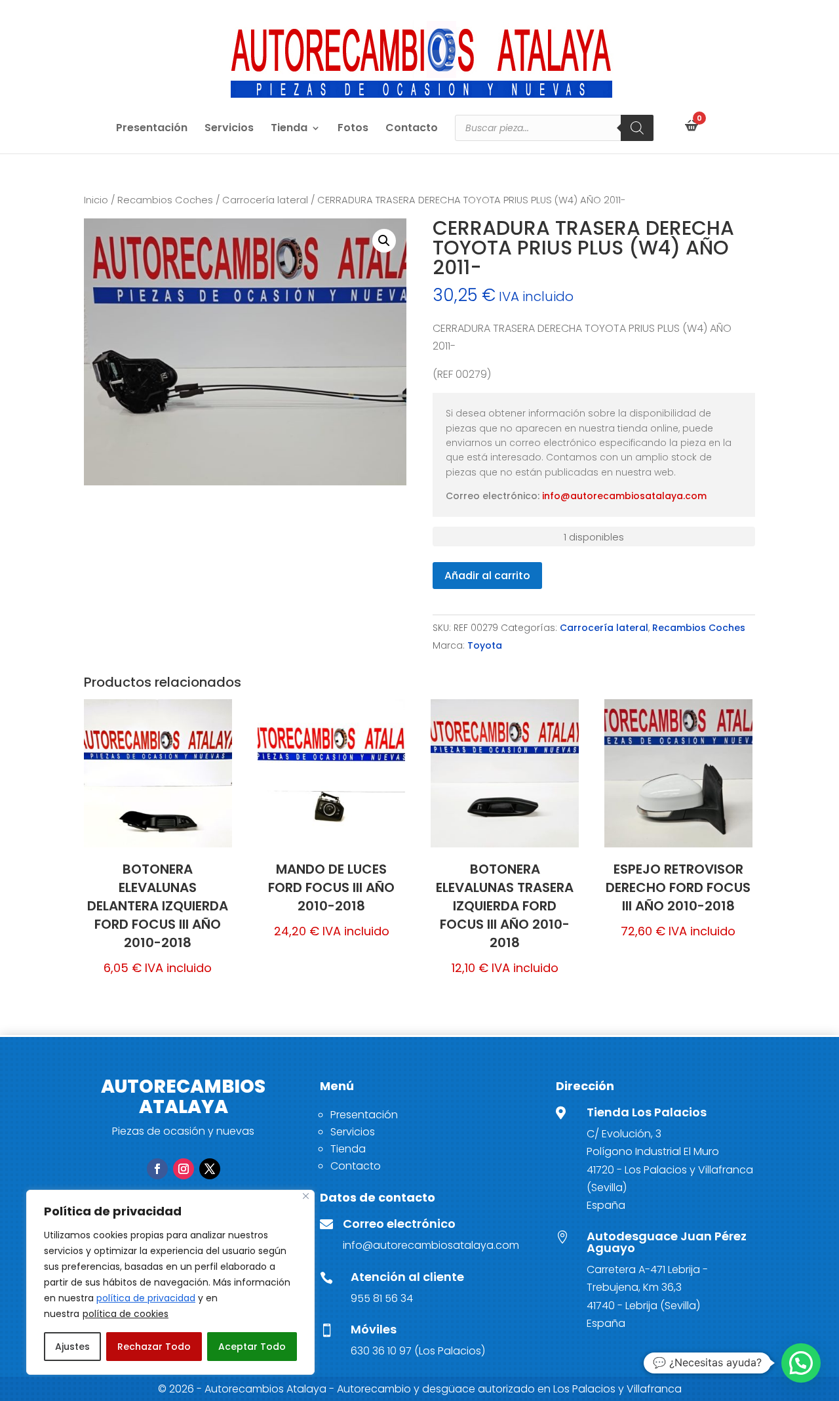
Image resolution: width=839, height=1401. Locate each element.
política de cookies (125, 1313)
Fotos (353, 129)
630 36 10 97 (381, 1350)
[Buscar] (637, 128)
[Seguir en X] (209, 1168)
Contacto (411, 129)
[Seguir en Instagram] (183, 1168)
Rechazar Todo (154, 1346)
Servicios (229, 129)
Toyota (484, 645)
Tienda (289, 129)
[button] (384, 241)
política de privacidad (145, 1298)
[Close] (306, 1196)
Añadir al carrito (487, 575)
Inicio (96, 200)
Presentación (151, 129)
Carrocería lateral (265, 200)
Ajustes (72, 1346)
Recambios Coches (165, 200)
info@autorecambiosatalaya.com (624, 495)
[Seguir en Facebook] (157, 1168)
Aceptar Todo (252, 1346)
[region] (170, 1282)
